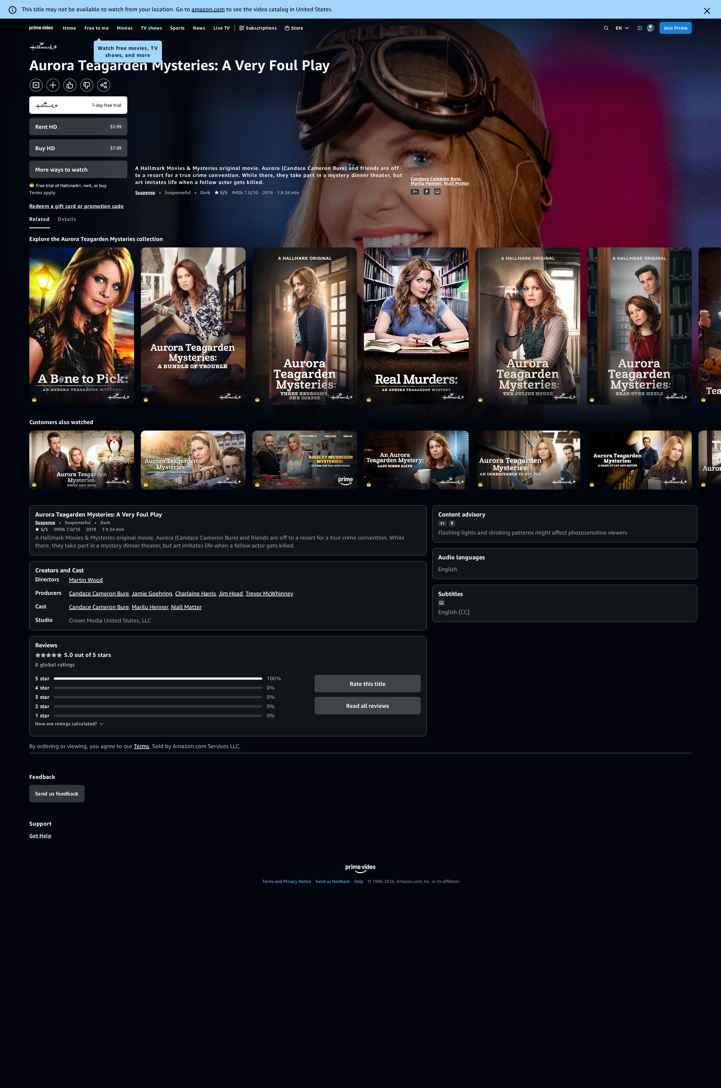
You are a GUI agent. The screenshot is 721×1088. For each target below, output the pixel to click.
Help (358, 881)
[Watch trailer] (36, 85)
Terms (141, 746)
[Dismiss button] (707, 11)
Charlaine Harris (195, 593)
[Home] (41, 28)
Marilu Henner (426, 183)
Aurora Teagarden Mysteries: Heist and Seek (81, 460)
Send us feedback (333, 881)
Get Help (40, 835)
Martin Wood (86, 580)
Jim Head (231, 593)
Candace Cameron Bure (435, 178)
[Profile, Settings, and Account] (650, 28)
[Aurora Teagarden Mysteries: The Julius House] (527, 326)
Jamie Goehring (152, 593)
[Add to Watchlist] (53, 85)
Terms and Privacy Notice (286, 881)
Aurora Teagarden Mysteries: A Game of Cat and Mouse (639, 460)
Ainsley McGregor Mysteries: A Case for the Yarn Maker (304, 460)
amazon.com (208, 9)
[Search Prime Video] (606, 28)
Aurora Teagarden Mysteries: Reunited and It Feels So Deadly (193, 460)
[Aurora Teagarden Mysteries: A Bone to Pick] (81, 326)
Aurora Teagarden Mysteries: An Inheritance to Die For (527, 460)
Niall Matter (456, 183)
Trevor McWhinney (269, 593)
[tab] (39, 219)
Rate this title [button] (368, 684)
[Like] (70, 85)
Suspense (145, 192)
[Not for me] (87, 85)
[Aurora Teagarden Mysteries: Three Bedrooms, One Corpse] (304, 326)
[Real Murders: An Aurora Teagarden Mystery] (416, 326)
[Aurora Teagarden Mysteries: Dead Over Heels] (639, 326)
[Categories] (639, 28)
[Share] (103, 85)
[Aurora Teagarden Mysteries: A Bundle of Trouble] (193, 326)
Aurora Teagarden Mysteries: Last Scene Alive (416, 460)
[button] (69, 723)
